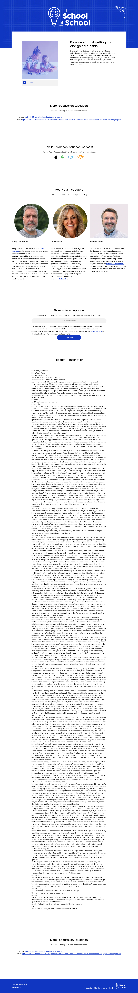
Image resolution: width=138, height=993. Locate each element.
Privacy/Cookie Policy (19, 985)
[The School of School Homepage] (120, 986)
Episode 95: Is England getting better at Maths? (44, 117)
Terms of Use (17, 988)
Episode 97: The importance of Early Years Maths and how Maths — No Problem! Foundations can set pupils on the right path (71, 119)
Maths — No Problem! (115, 264)
